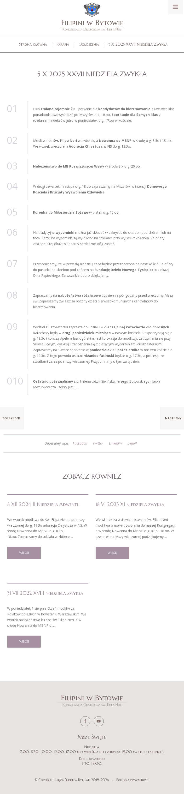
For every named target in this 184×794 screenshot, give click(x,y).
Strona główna (33, 44)
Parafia (63, 44)
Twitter (98, 443)
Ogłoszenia (89, 44)
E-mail (132, 443)
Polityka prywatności (132, 780)
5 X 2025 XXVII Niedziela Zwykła (138, 44)
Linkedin (115, 443)
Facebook (80, 443)
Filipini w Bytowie (92, 24)
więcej (24, 553)
